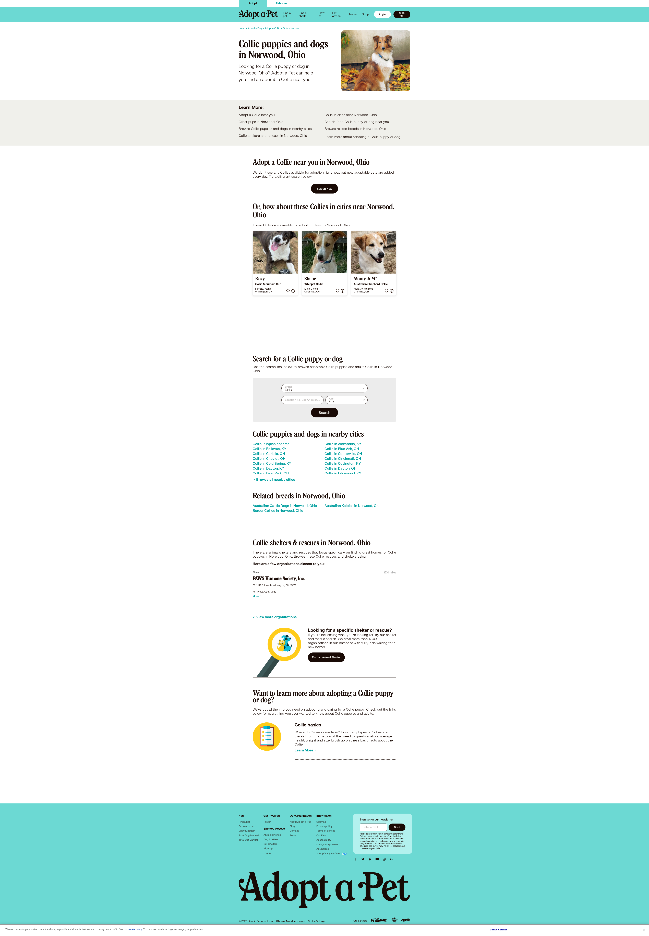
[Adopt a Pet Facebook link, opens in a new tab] (356, 859)
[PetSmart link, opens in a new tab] (378, 920)
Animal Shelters (272, 834)
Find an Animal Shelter (326, 657)
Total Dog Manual (249, 835)
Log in (267, 853)
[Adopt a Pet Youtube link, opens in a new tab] (377, 859)
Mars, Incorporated (327, 844)
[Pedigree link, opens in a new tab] (394, 920)
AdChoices (322, 848)
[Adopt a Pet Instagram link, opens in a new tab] (385, 859)
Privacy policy (324, 826)
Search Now (324, 188)
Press (293, 835)
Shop (365, 14)
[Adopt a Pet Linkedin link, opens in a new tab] (391, 859)
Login (382, 14)
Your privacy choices (328, 853)
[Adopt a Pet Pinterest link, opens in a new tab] (370, 859)
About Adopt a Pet (300, 821)
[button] (288, 291)
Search (324, 413)
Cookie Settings (316, 921)
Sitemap (321, 821)
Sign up (401, 14)
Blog (292, 826)
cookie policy (135, 929)
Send (397, 827)
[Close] (643, 930)
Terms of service (325, 830)
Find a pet (244, 821)
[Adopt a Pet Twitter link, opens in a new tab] (363, 859)
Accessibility (323, 839)
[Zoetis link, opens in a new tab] (405, 920)
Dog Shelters (270, 839)
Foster (353, 14)
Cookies (321, 835)
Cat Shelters (270, 843)
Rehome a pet (246, 826)
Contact (294, 830)
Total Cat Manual (248, 839)
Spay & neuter (247, 830)
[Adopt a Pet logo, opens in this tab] (324, 893)
